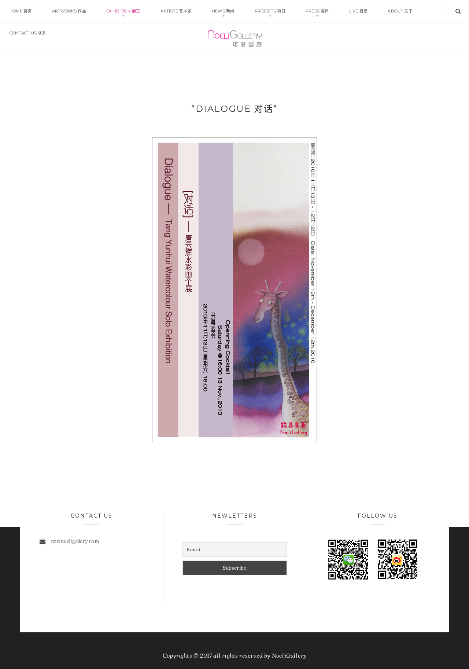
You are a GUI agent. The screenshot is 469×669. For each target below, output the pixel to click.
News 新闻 (223, 11)
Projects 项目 (270, 11)
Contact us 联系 (28, 33)
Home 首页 (21, 11)
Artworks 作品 (69, 11)
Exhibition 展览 (123, 11)
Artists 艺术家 (176, 11)
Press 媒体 (317, 11)
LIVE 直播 (358, 11)
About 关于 (400, 11)
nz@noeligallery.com (75, 541)
